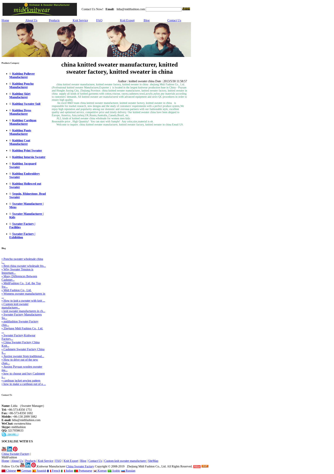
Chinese (10, 470)
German (26, 470)
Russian (130, 470)
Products (54, 20)
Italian (69, 470)
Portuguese (85, 470)
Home (5, 20)
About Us (31, 20)
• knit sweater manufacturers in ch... (23, 311)
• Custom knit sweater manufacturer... (15, 305)
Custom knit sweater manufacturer (125, 460)
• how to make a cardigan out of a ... (24, 384)
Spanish (41, 470)
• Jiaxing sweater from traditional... (23, 356)
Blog (147, 20)
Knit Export (127, 20)
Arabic (115, 470)
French (55, 470)
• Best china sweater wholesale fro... (24, 265)
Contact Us (174, 20)
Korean (102, 470)
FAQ (99, 20)
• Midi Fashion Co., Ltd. (17, 290)
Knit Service (80, 20)
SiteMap (153, 460)
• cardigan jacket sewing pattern (21, 380)
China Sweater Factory (16, 453)
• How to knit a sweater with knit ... (23, 300)
